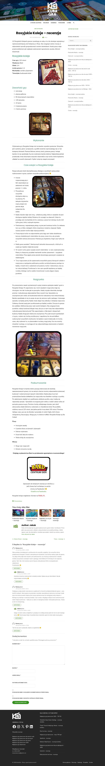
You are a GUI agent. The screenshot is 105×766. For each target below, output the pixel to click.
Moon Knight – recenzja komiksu (76, 49)
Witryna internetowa (19, 682)
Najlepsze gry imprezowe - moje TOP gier (51, 734)
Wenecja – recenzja (56, 519)
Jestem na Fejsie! (73, 29)
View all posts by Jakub (28, 534)
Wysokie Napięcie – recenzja (31, 519)
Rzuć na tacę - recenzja (46, 731)
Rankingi (53, 23)
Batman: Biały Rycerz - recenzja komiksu (50, 742)
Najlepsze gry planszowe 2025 (20, 742)
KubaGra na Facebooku (38, 491)
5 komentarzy (18, 501)
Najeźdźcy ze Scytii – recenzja (45, 519)
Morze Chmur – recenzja (20, 539)
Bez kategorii (39, 28)
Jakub (45, 37)
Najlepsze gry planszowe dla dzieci (21, 740)
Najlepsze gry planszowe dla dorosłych (22, 738)
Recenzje (46, 23)
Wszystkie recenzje (17, 732)
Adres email (16, 675)
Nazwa (15, 668)
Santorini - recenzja (45, 751)
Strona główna (35, 23)
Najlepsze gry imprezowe (19, 744)
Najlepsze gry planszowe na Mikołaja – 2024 (79, 89)
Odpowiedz (17, 568)
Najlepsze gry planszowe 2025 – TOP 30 (78, 85)
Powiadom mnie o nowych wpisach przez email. (28, 698)
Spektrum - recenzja (45, 738)
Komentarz (16, 644)
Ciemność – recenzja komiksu (75, 56)
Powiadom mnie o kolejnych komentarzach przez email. (30, 692)
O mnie (69, 23)
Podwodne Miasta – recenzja (18, 519)
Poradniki (61, 23)
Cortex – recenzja (72, 65)
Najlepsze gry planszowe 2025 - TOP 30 (50, 716)
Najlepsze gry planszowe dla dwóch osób (23, 736)
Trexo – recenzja (58, 539)
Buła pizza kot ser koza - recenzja (49, 754)
